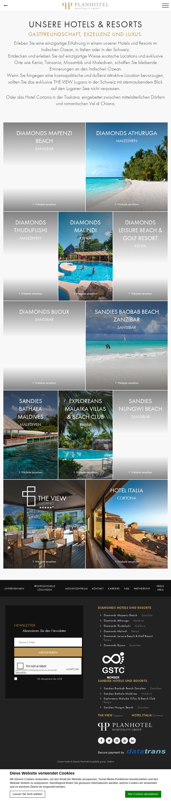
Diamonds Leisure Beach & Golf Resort (128, 638)
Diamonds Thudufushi (124, 626)
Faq (126, 588)
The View (110, 715)
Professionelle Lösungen (44, 588)
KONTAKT (98, 588)
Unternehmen (14, 588)
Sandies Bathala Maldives (128, 693)
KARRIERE (114, 588)
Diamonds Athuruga (124, 620)
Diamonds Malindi (121, 631)
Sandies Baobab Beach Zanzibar (133, 688)
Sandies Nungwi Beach (126, 707)
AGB (59, 679)
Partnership (142, 588)
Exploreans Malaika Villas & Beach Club (129, 700)
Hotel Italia (147, 715)
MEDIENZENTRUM (76, 588)
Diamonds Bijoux (122, 645)
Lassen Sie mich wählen (27, 794)
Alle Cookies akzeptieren (143, 794)
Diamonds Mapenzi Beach (128, 615)
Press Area (160, 588)
